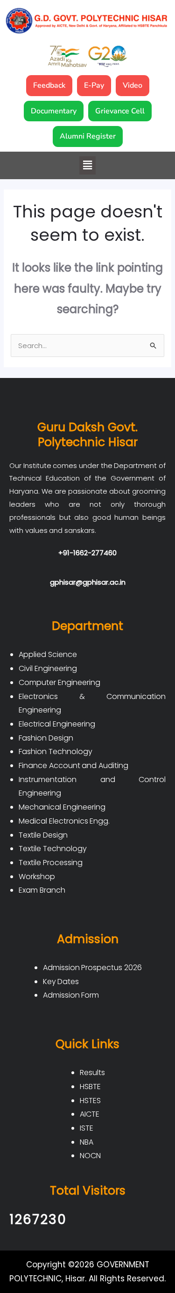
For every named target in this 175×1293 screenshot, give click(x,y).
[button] (87, 165)
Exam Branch (42, 890)
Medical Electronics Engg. (64, 821)
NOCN (90, 1155)
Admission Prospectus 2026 (92, 967)
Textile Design (43, 835)
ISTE (86, 1128)
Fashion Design (46, 738)
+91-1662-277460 (87, 553)
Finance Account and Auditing (73, 765)
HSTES (90, 1100)
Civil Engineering (48, 668)
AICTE (89, 1114)
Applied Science (48, 654)
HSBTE (90, 1086)
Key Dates (61, 981)
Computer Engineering (59, 682)
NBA (86, 1142)
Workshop (37, 876)
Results (92, 1072)
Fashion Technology (55, 751)
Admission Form (71, 995)
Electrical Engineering (57, 724)
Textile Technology (53, 848)
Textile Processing (51, 862)
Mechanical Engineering (62, 807)
